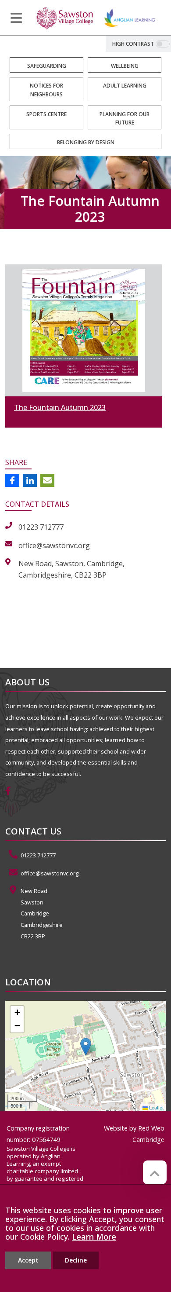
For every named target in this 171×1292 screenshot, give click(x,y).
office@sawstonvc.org (49, 873)
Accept (28, 1260)
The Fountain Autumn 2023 (60, 407)
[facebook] (11, 792)
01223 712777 (38, 855)
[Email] (47, 480)
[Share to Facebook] (12, 480)
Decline (76, 1260)
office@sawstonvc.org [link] (54, 545)
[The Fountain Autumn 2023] (83, 330)
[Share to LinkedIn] (30, 480)
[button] (85, 1047)
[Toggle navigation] (16, 18)
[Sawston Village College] (65, 17)
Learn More (94, 1236)
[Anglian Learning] (129, 17)
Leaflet (156, 1107)
